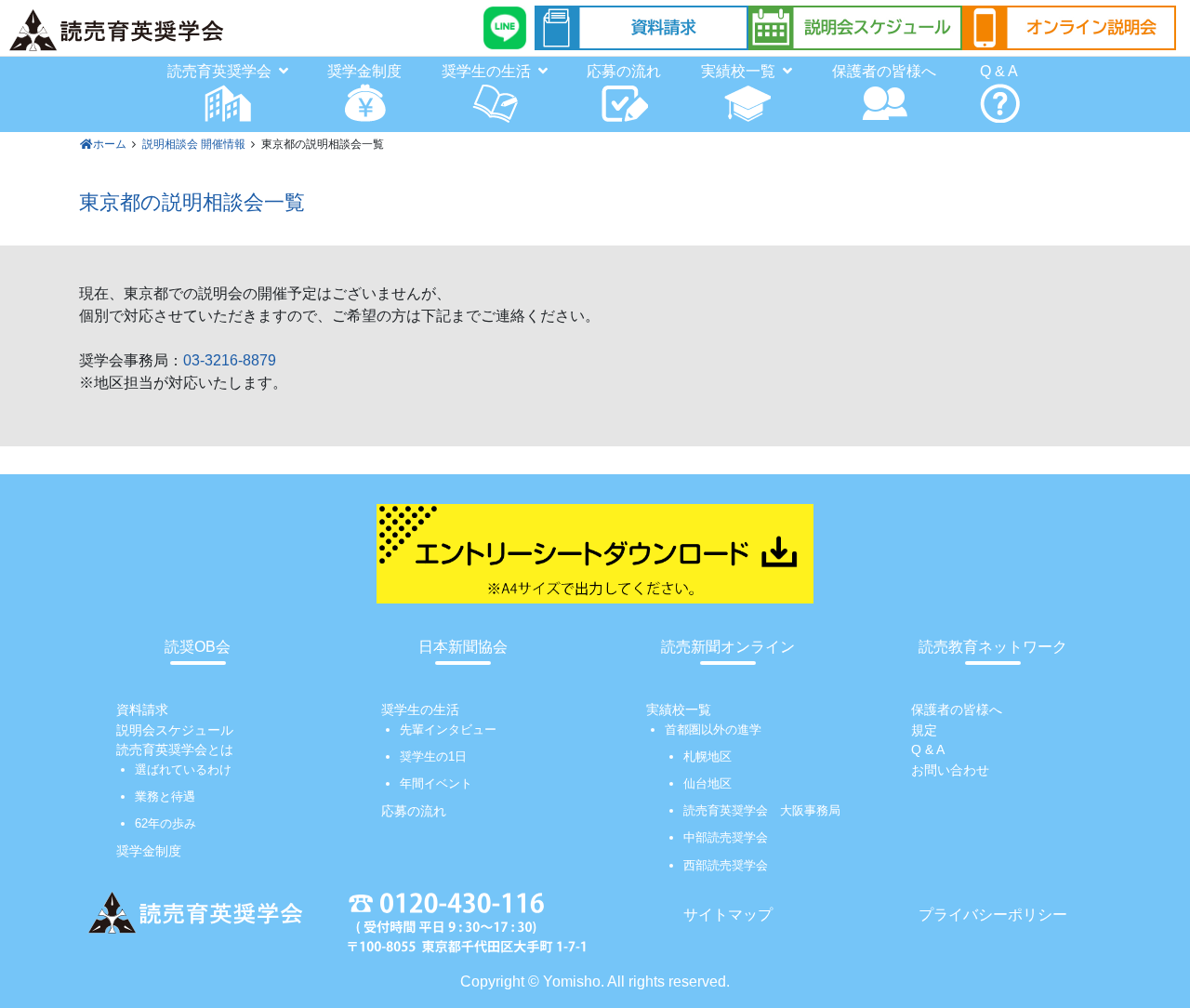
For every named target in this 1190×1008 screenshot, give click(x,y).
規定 (924, 730)
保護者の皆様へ (884, 71)
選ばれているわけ (183, 769)
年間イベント (436, 783)
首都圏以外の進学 (713, 729)
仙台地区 (707, 783)
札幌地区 (707, 756)
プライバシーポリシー (993, 914)
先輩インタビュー (448, 729)
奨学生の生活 (420, 709)
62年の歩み (165, 823)
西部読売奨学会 (725, 865)
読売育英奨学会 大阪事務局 (761, 810)
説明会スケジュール (174, 730)
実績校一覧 (678, 709)
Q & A (999, 71)
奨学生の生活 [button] (486, 71)
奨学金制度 (364, 71)
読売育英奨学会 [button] (219, 71)
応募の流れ (624, 71)
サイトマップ (728, 914)
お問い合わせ (950, 770)
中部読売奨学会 (725, 837)
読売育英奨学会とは (174, 749)
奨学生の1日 (433, 756)
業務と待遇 (165, 796)
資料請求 (142, 709)
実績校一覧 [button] (738, 71)
